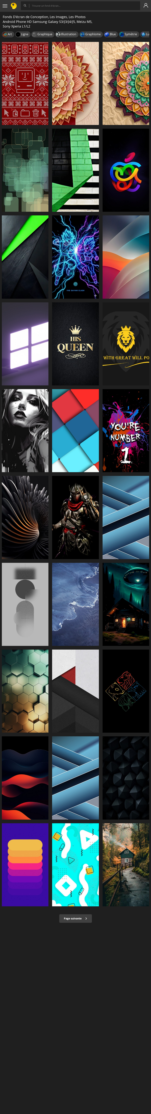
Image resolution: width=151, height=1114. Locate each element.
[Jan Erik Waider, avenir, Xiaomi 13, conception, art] (75, 604)
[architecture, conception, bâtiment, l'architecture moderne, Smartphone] (25, 691)
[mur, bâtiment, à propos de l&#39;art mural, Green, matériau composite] (75, 170)
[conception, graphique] (25, 517)
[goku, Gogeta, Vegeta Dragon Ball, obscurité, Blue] (75, 256)
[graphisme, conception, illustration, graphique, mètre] (75, 864)
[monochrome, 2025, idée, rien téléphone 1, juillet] (25, 604)
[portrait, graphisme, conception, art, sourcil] (25, 430)
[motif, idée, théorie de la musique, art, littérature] (126, 83)
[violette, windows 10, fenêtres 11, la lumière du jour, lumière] (25, 343)
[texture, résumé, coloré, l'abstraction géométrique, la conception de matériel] (75, 430)
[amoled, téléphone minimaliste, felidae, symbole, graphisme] (126, 691)
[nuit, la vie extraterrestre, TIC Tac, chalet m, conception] (126, 604)
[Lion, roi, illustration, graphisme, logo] (126, 343)
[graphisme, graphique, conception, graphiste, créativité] (25, 83)
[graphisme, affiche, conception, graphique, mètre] (126, 430)
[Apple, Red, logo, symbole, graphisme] (126, 170)
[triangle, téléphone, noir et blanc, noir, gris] (126, 777)
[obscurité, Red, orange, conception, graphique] (25, 777)
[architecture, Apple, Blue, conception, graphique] (75, 777)
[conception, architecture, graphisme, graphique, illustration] (126, 517)
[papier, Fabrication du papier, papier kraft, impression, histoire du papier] (75, 83)
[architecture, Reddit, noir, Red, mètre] (75, 691)
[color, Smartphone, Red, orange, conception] (126, 256)
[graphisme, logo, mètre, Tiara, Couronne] (75, 343)
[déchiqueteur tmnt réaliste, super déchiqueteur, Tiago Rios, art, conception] (75, 517)
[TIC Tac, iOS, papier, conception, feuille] (126, 864)
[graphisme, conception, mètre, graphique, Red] (25, 864)
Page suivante (73, 918)
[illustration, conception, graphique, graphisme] (25, 170)
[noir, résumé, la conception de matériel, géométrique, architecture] (25, 256)
